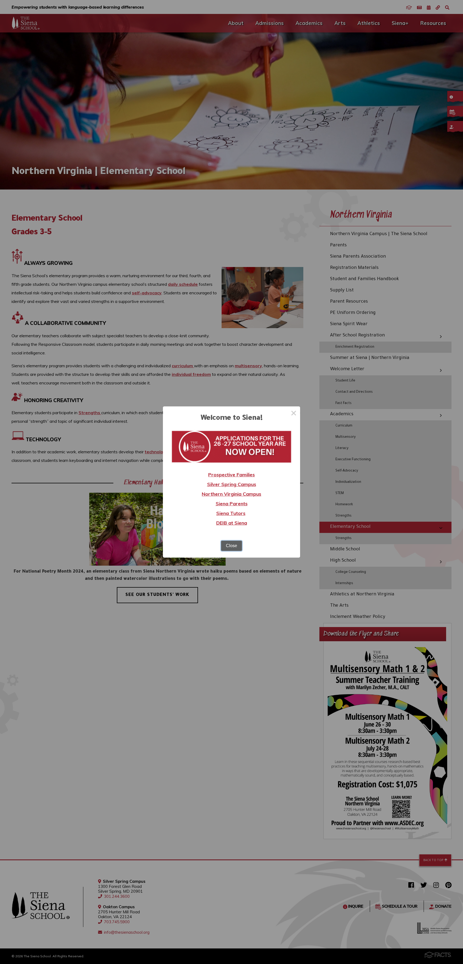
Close (231, 545)
